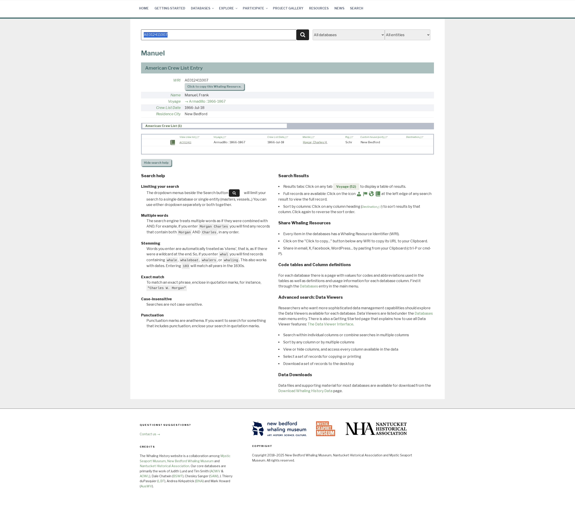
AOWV (215, 471)
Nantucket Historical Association (164, 466)
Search (356, 8)
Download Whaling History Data (305, 391)
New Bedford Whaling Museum (190, 461)
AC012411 (185, 142)
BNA (199, 481)
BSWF (178, 476)
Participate (253, 8)
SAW (213, 476)
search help (156, 162)
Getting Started (170, 8)
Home (144, 8)
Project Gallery (288, 8)
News (339, 8)
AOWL (144, 476)
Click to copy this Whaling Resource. (214, 86)
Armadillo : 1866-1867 (207, 101)
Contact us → (150, 434)
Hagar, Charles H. (315, 142)
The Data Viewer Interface (330, 324)
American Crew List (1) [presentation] (163, 126)
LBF (161, 481)
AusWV (146, 486)
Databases (200, 8)
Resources (319, 8)
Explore (226, 8)
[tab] (214, 126)
